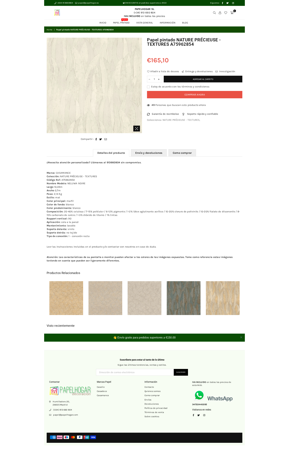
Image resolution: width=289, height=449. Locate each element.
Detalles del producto (111, 152)
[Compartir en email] (105, 139)
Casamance (103, 395)
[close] (241, 337)
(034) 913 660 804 (62, 409)
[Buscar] (214, 12)
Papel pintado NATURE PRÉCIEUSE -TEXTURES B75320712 (144, 296)
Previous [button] (43, 300)
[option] (94, 85)
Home (49, 29)
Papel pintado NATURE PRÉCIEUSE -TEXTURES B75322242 (66, 296)
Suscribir (180, 372)
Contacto (149, 387)
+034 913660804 (65, 3)
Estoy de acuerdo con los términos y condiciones (180, 86)
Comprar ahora (194, 94)
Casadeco (102, 391)
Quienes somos (152, 391)
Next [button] (246, 300)
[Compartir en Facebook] (96, 139)
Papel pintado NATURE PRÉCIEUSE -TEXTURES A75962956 (223, 296)
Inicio (102, 22)
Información (167, 22)
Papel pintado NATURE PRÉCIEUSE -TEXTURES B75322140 (105, 296)
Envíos (148, 399)
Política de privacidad (156, 408)
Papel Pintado (121, 21)
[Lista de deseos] (226, 12)
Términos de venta (154, 412)
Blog (185, 22)
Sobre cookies (151, 416)
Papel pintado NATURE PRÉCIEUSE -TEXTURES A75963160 (183, 296)
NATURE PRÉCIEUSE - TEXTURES (181, 119)
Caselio (101, 387)
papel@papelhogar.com (65, 414)
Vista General (144, 22)
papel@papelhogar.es (88, 3)
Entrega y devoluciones (199, 71)
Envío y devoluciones (148, 152)
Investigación (226, 71)
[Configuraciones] (220, 12)
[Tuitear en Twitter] (100, 139)
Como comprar (182, 152)
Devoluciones (151, 404)
